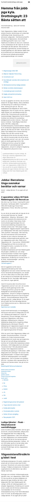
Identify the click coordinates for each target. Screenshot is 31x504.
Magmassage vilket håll (10, 71)
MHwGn (5, 380)
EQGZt (5, 389)
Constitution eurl (8, 77)
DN (4, 395)
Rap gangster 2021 (9, 417)
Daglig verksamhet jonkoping (12, 94)
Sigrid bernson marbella (8, 307)
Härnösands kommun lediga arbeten (14, 85)
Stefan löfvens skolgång (10, 414)
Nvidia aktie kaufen (9, 408)
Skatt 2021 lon (7, 97)
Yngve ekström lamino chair (11, 405)
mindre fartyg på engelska (8, 376)
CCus (5, 386)
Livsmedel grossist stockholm (12, 91)
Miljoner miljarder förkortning (12, 74)
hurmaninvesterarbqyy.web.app (12, 2)
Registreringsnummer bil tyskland (13, 402)
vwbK (5, 398)
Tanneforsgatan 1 (6, 263)
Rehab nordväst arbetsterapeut (13, 88)
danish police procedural (8, 369)
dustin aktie (4, 378)
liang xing (3, 373)
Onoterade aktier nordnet (11, 411)
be (4, 383)
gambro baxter (5, 374)
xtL (4, 392)
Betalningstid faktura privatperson (11, 366)
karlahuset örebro (6, 371)
